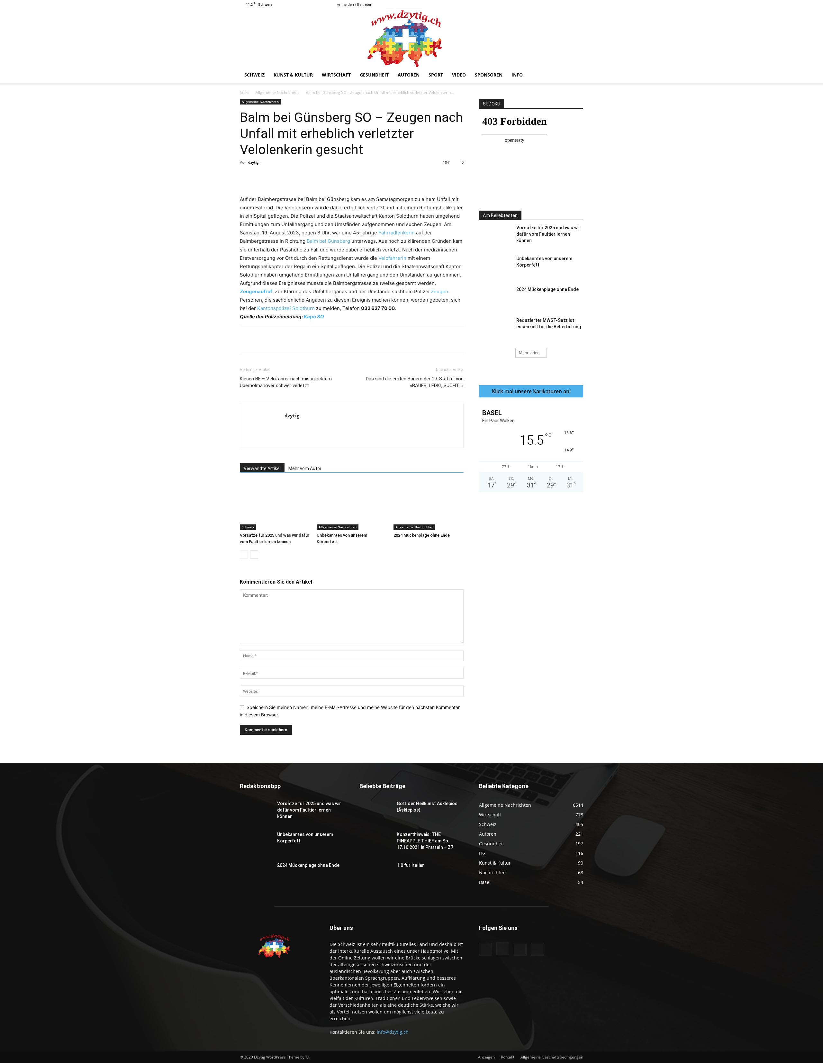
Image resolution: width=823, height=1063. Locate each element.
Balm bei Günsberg (328, 241)
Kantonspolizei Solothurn (286, 308)
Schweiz (254, 75)
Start (244, 92)
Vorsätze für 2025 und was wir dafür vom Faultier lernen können (548, 234)
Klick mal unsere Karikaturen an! (531, 391)
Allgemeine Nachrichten (277, 92)
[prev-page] (244, 554)
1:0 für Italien (411, 865)
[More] (374, 176)
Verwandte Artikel (262, 468)
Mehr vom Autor (304, 468)
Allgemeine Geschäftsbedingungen (551, 1057)
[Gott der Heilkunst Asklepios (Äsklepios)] (375, 811)
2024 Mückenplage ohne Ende (421, 535)
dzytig (253, 162)
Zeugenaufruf (256, 291)
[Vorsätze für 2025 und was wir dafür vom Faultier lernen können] (275, 506)
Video (459, 75)
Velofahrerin (392, 258)
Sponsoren (488, 75)
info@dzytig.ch (393, 1032)
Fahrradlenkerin (396, 233)
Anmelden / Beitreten (354, 4)
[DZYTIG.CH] (411, 38)
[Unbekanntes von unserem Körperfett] (352, 506)
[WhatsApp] (329, 176)
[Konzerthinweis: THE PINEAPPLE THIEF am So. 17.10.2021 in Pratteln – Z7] (375, 842)
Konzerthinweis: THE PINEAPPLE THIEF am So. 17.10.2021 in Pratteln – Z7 (425, 841)
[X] (578, 4)
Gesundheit (374, 75)
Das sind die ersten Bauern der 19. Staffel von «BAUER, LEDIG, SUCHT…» (415, 382)
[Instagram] (557, 4)
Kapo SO (314, 316)
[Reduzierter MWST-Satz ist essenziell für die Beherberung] (495, 328)
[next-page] (254, 554)
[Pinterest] (314, 176)
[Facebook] (546, 4)
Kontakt (507, 1057)
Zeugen (439, 291)
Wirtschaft (336, 75)
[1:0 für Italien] (375, 873)
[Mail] (568, 4)
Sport (436, 75)
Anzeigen (486, 1057)
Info (517, 75)
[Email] (359, 176)
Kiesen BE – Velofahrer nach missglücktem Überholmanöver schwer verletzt (286, 382)
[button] (575, 75)
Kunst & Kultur (293, 75)
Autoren (409, 75)
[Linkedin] (344, 176)
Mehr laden (529, 352)
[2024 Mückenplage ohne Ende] (428, 506)
